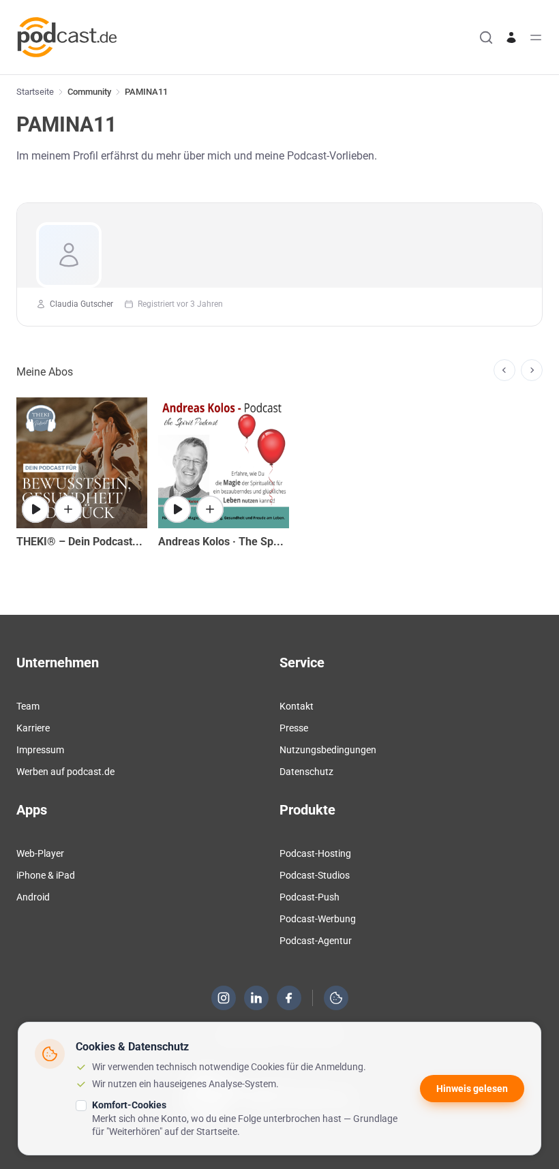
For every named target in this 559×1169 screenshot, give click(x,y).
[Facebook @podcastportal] (289, 998)
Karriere (33, 728)
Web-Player (40, 853)
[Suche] (486, 37)
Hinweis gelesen (472, 1088)
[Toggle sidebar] (535, 37)
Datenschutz (306, 771)
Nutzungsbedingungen (328, 749)
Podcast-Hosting (315, 853)
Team (28, 706)
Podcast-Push (309, 897)
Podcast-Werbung (318, 918)
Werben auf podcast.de (65, 771)
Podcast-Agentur (316, 940)
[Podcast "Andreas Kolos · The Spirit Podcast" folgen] (210, 509)
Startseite (35, 92)
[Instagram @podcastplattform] (223, 998)
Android (33, 897)
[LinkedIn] (256, 998)
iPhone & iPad (45, 875)
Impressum (40, 749)
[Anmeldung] (511, 37)
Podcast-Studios (315, 875)
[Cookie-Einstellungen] (336, 998)
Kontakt (297, 706)
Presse (294, 728)
